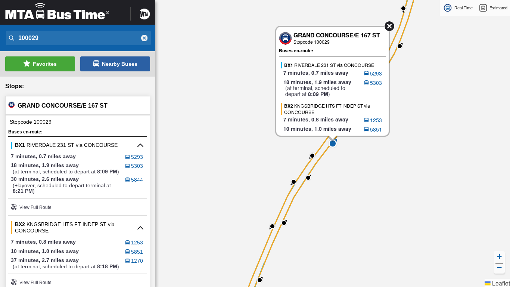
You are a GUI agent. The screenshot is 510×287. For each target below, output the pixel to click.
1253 (137, 243)
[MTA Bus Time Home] (63, 12)
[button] (332, 143)
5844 (137, 180)
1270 (137, 261)
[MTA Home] (145, 12)
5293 (137, 157)
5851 (137, 252)
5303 (137, 166)
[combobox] (77, 38)
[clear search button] (144, 38)
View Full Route (35, 207)
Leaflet (500, 283)
